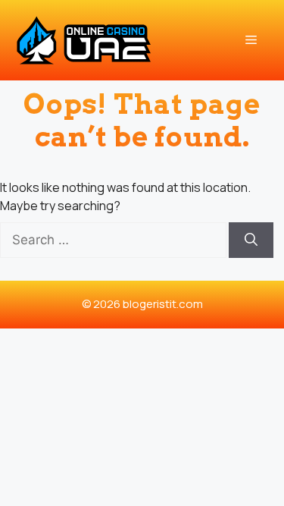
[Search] (251, 240)
